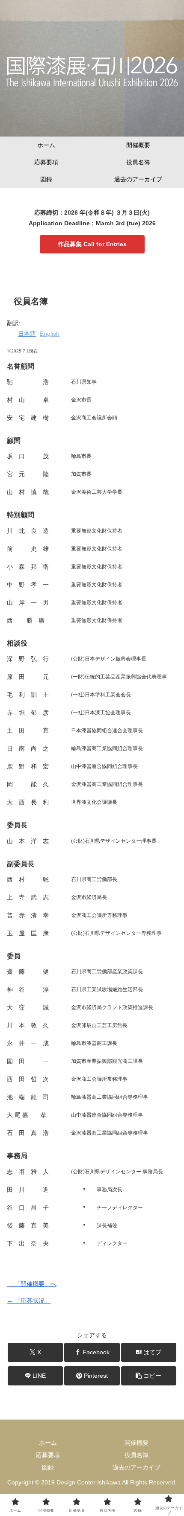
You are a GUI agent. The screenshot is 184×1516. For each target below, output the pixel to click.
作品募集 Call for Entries (92, 244)
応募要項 (48, 1455)
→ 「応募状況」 (28, 1300)
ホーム (48, 1442)
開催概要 (136, 1442)
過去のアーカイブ (136, 1467)
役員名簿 (136, 1455)
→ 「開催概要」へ (31, 1283)
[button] (148, 1375)
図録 (48, 1467)
